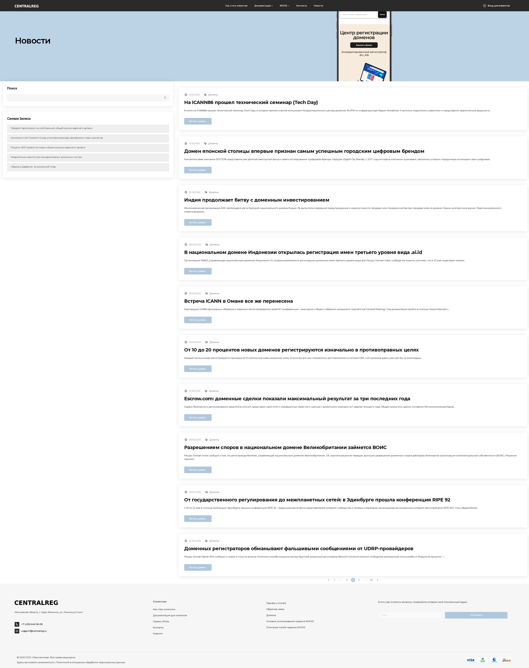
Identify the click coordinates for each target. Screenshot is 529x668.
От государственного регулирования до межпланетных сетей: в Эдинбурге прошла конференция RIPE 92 (317, 500)
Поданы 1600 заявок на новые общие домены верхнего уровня (48, 147)
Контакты (301, 5)
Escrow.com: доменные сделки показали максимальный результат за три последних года (297, 399)
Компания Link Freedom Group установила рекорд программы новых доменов (57, 138)
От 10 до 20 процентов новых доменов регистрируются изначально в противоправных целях (301, 350)
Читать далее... (198, 121)
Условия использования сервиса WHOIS (290, 621)
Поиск (12, 88)
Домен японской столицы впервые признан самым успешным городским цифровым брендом (304, 151)
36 (371, 580)
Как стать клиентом (236, 5)
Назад (328, 580)
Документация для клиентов (170, 615)
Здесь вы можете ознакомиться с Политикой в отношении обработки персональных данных (71, 662)
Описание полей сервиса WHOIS (285, 627)
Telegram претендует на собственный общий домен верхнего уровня (51, 128)
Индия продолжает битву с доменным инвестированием (256, 200)
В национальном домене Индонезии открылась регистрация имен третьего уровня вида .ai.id (303, 252)
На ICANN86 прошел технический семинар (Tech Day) (251, 102)
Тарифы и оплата (276, 603)
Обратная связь (275, 609)
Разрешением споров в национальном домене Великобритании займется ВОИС (285, 447)
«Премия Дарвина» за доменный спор (33, 166)
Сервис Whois (161, 621)
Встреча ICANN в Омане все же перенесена (238, 301)
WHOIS (283, 5)
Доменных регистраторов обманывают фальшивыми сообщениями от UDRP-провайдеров (298, 548)
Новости (318, 5)
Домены (213, 94)
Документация (262, 5)
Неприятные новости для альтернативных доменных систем (46, 157)
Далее (377, 580)
